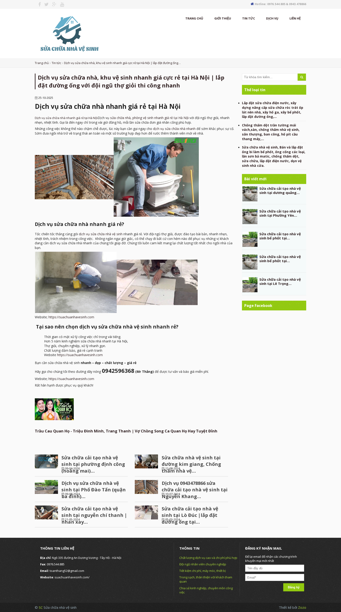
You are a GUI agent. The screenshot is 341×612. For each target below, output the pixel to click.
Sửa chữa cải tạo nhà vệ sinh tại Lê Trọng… (280, 281)
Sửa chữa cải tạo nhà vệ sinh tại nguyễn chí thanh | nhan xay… (94, 515)
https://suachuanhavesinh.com (71, 317)
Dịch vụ (272, 18)
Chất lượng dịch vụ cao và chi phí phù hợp (208, 558)
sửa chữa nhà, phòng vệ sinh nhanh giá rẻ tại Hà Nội (149, 118)
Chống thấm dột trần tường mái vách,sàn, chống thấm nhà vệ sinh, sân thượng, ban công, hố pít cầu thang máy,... (270, 132)
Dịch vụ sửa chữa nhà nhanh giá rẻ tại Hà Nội (66, 118)
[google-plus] (53, 4)
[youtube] (60, 4)
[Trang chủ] (69, 33)
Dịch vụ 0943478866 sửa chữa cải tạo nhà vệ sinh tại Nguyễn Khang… (195, 489)
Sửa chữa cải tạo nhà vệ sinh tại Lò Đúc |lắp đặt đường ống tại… (190, 515)
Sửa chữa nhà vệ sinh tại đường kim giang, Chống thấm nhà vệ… (191, 464)
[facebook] (38, 4)
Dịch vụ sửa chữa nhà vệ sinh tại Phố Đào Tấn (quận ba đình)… (93, 489)
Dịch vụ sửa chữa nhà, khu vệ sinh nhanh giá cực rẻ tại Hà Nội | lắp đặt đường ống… (122, 63)
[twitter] (45, 4)
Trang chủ (194, 18)
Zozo (302, 607)
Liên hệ (295, 18)
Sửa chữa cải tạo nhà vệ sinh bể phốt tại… (280, 236)
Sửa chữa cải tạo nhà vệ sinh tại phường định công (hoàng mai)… (93, 464)
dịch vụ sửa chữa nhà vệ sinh (100, 234)
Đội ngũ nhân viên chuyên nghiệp (202, 564)
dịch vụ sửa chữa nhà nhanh (174, 128)
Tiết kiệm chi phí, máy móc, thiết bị (202, 571)
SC (41, 607)
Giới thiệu (222, 18)
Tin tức (248, 18)
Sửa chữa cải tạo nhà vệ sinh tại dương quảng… (280, 190)
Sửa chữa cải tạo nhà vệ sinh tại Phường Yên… (280, 213)
